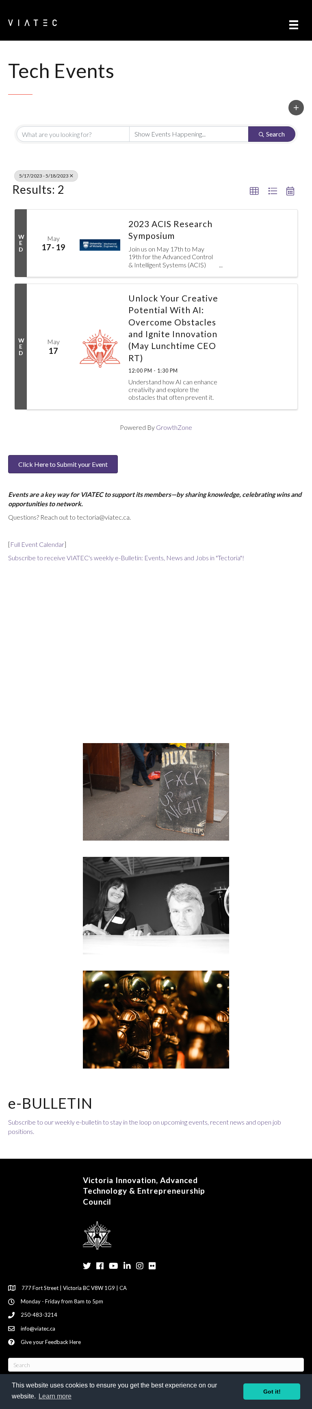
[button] (296, 107)
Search (275, 134)
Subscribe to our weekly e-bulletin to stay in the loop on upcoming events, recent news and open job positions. (144, 1126)
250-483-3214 (39, 1314)
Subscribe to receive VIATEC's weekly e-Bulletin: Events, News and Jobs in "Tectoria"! (126, 557)
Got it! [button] (272, 1391)
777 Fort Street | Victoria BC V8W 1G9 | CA (74, 1288)
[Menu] (294, 24)
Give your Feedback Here (51, 1342)
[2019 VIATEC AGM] (156, 904)
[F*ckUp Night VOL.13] (156, 791)
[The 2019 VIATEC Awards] (156, 1019)
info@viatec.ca (38, 1328)
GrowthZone (174, 427)
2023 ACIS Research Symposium (170, 230)
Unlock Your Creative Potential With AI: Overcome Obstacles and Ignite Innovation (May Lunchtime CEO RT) (173, 328)
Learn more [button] (55, 1396)
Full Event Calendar (37, 544)
